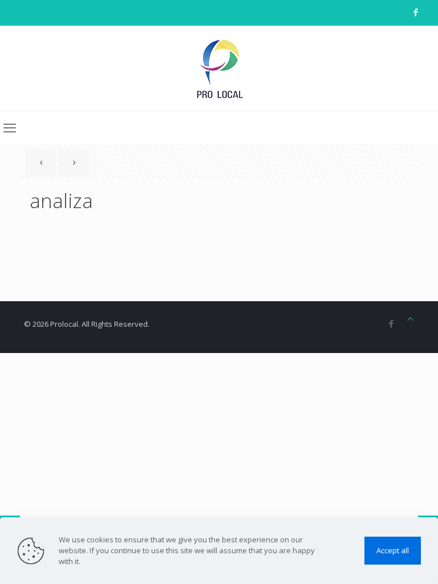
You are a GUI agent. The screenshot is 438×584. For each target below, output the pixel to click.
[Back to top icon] (410, 319)
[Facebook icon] (415, 12)
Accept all (392, 550)
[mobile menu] (9, 127)
